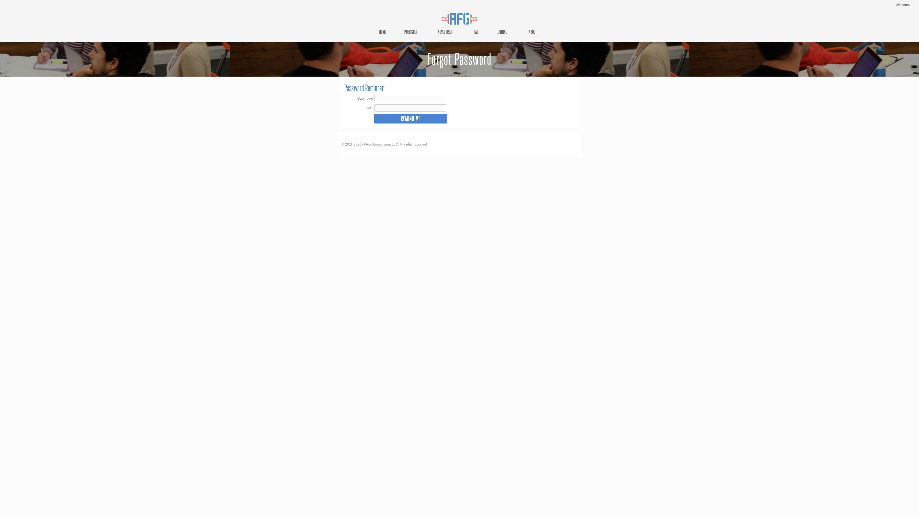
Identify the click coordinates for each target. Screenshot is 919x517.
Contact (503, 32)
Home (382, 32)
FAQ (476, 32)
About (533, 32)
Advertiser (445, 32)
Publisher (411, 32)
